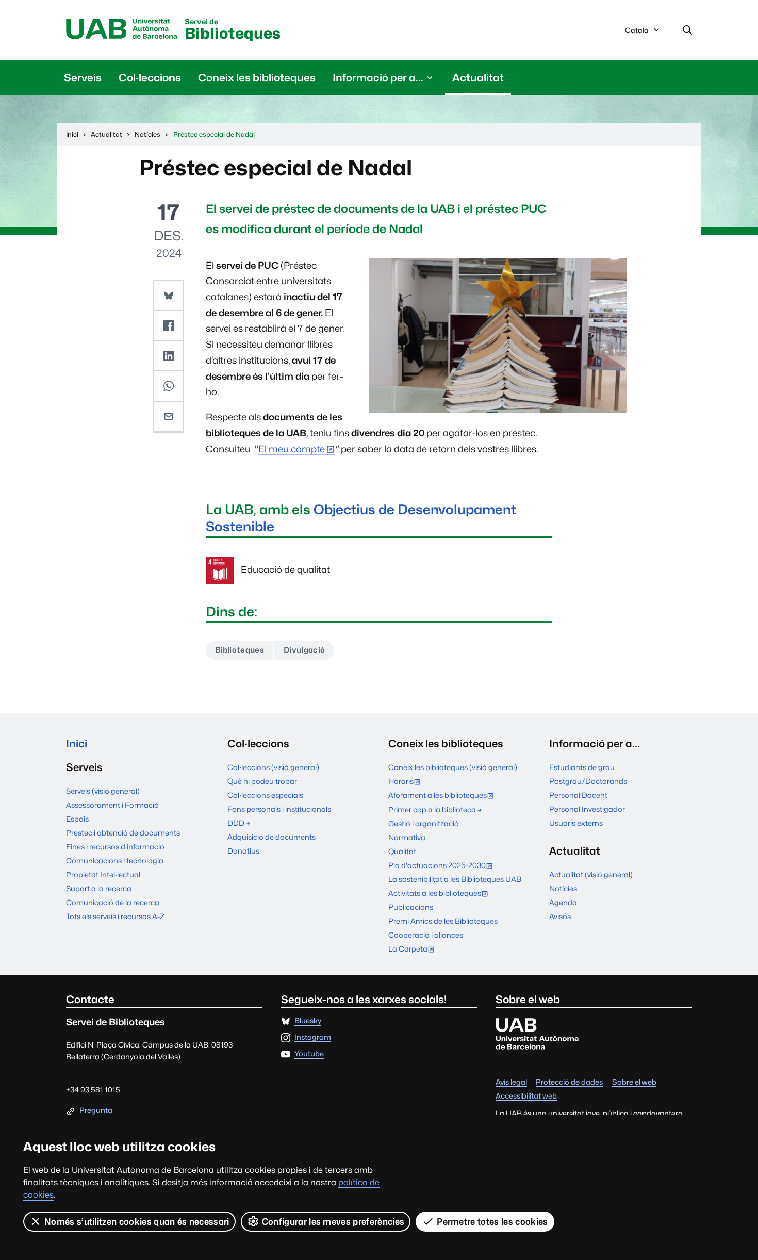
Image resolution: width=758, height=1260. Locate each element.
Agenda (563, 902)
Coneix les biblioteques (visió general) (452, 767)
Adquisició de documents (271, 836)
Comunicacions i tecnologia (114, 860)
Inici (76, 743)
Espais (77, 818)
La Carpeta (413, 950)
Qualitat (402, 851)
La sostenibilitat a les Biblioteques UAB (454, 879)
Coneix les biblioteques (257, 77)
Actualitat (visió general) (591, 874)
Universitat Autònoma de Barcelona (121, 29)
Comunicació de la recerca (112, 902)
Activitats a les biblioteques (440, 894)
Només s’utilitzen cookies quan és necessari (136, 1221)
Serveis (83, 77)
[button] (168, 296)
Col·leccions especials (265, 795)
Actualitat (478, 77)
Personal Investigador (587, 809)
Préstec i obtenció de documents (123, 832)
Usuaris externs (576, 823)
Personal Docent (578, 795)
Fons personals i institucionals (279, 809)
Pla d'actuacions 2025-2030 (443, 866)
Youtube (309, 1054)
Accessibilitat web (526, 1096)
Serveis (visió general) (103, 791)
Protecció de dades (569, 1082)
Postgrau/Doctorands (588, 781)
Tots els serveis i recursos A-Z (115, 916)
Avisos (560, 916)
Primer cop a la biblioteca (432, 809)
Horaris (406, 782)
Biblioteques (233, 30)
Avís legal (511, 1082)
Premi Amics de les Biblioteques (443, 921)
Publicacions (410, 907)
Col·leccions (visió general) (273, 767)
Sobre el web (634, 1082)
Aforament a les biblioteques (443, 796)
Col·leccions (150, 77)
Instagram (312, 1037)
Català (636, 33)
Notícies (563, 888)
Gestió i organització (423, 823)
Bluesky (307, 1021)
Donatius (243, 850)
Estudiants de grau (582, 767)
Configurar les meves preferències (333, 1221)
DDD (235, 823)
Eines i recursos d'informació (115, 846)
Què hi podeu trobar (262, 781)
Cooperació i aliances (425, 934)
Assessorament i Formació (112, 804)
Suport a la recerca (98, 888)
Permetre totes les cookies (492, 1221)
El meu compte (291, 449)
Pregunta (95, 1111)
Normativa (406, 837)
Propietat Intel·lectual (103, 874)
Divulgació (304, 650)
